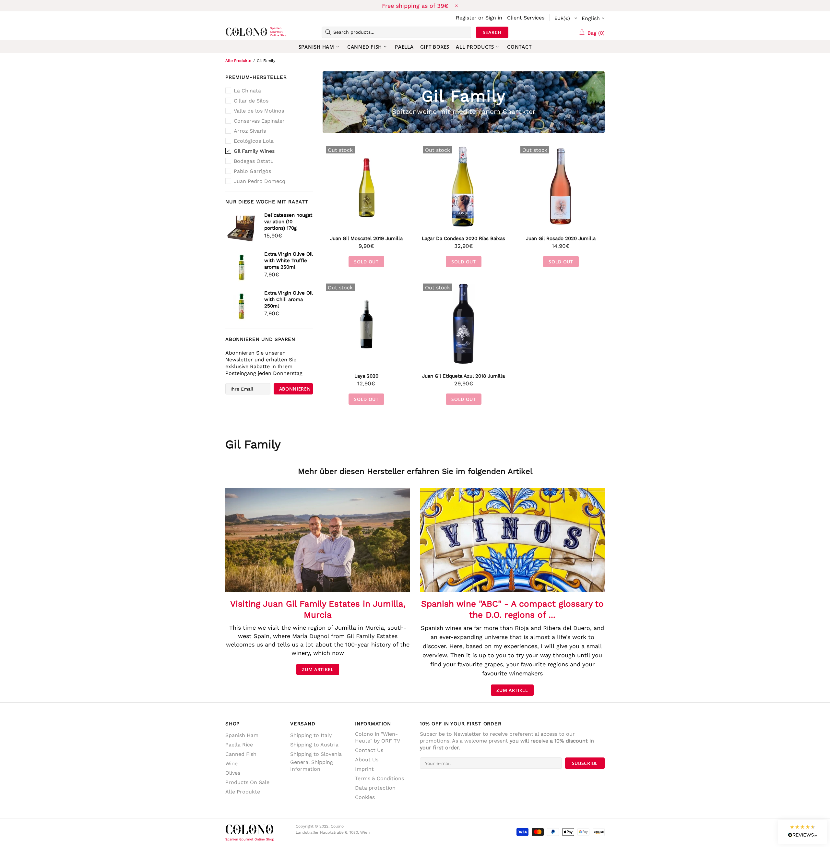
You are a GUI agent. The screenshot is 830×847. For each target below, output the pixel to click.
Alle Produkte (238, 60)
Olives (232, 773)
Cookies (365, 797)
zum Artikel (318, 669)
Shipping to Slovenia (316, 754)
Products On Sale (247, 782)
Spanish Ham (241, 735)
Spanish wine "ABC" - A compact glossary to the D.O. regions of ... (512, 609)
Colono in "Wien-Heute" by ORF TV (377, 737)
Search (492, 32)
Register (466, 18)
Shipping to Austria (314, 745)
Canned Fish (240, 754)
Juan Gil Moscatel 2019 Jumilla (366, 238)
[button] (802, 832)
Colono (235, 32)
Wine (231, 763)
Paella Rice (239, 745)
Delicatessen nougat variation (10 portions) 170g (288, 221)
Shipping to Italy (311, 735)
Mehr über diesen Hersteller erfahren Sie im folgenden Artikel (415, 471)
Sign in (493, 18)
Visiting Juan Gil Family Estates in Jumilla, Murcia (318, 609)
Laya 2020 (366, 376)
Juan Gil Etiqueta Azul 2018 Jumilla (463, 376)
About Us (366, 759)
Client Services (525, 18)
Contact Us (369, 750)
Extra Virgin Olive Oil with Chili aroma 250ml (288, 299)
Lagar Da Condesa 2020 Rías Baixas (463, 238)
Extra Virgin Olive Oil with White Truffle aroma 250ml (288, 260)
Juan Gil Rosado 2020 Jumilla (561, 238)
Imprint (364, 769)
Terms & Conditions (379, 778)
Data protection (375, 788)
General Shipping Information (311, 765)
